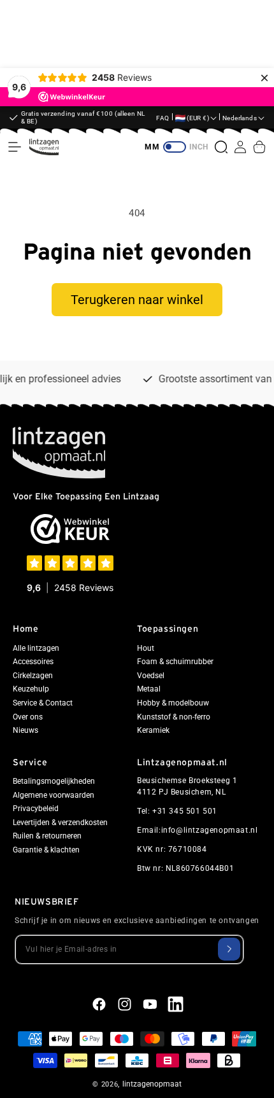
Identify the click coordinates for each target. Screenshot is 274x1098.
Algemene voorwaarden (53, 795)
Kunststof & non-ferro (173, 716)
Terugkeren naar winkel (137, 299)
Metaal (149, 689)
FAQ (162, 118)
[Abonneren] (229, 949)
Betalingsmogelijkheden (54, 781)
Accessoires (33, 661)
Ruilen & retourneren (47, 835)
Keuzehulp (31, 689)
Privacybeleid (36, 808)
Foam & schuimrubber (175, 661)
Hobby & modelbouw (173, 702)
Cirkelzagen (33, 675)
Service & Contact (43, 702)
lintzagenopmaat (152, 1084)
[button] (14, 147)
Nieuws (25, 730)
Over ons (28, 716)
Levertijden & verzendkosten (60, 822)
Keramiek (153, 730)
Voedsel (150, 675)
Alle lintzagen (36, 648)
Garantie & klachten (46, 849)
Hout (145, 648)
